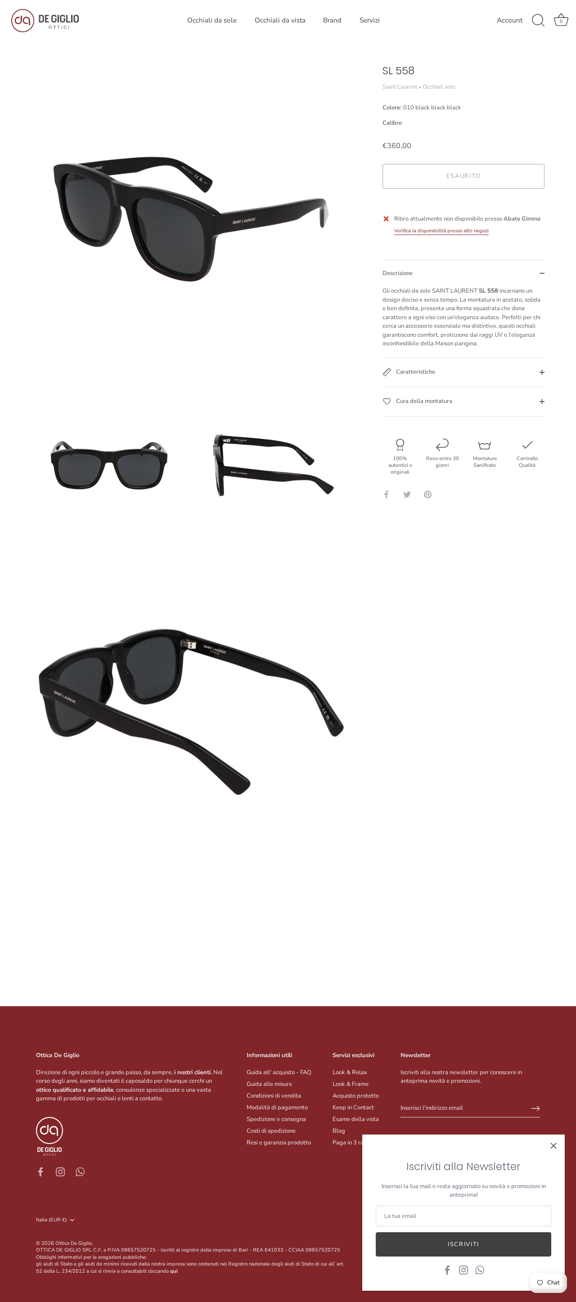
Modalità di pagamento (277, 1107)
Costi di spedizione (271, 1131)
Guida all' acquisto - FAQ (279, 1072)
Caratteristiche (415, 372)
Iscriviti (463, 1244)
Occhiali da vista (280, 20)
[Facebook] (447, 1270)
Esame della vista (356, 1119)
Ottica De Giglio (73, 1243)
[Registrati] (535, 1108)
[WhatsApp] (479, 1270)
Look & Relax (350, 1072)
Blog (339, 1131)
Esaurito (463, 176)
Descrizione (397, 273)
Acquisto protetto (356, 1096)
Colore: (421, 108)
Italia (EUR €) (51, 1220)
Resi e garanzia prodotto (279, 1143)
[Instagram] (463, 1270)
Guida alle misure (269, 1084)
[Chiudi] (553, 1146)
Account (509, 20)
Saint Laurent (400, 87)
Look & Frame (351, 1084)
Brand (332, 20)
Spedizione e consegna (276, 1119)
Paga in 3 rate (351, 1143)
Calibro (392, 123)
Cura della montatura (423, 401)
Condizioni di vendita (274, 1096)
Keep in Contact (353, 1107)
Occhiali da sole (212, 20)
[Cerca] (538, 21)
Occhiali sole (439, 87)
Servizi (370, 20)
